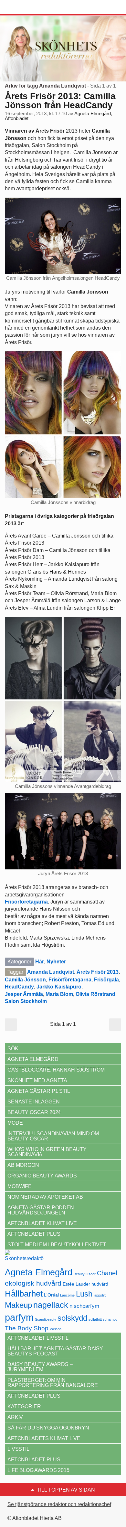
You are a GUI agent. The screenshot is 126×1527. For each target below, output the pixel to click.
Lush (84, 1293)
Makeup (18, 1305)
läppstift (100, 1295)
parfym (19, 1317)
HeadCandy (19, 986)
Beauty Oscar (85, 1274)
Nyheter (56, 961)
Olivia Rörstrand (95, 994)
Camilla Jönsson (25, 979)
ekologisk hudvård (33, 1283)
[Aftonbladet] (29, 7)
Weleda (55, 1329)
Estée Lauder (76, 1284)
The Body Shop (26, 1328)
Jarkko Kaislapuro (59, 986)
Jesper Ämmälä (24, 994)
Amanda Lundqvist (50, 972)
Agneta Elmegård (38, 1272)
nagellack (50, 1305)
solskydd (72, 1318)
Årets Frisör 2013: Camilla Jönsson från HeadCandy (60, 100)
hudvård (99, 1284)
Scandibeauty (45, 1319)
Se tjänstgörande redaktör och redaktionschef (59, 1504)
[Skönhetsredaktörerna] (24, 1257)
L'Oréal (51, 1294)
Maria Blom (59, 994)
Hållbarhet (24, 1293)
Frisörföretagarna (69, 979)
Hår (39, 961)
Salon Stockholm (26, 1001)
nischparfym (84, 1306)
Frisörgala (106, 979)
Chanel (107, 1273)
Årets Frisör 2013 (98, 972)
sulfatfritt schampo (103, 1319)
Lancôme (67, 1295)
